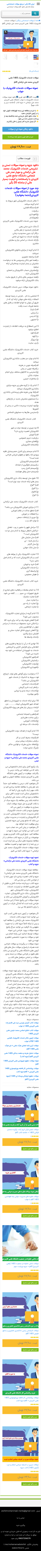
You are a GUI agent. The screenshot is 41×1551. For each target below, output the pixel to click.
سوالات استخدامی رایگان (25, 20)
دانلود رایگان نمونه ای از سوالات (20, 129)
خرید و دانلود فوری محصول (30, 1149)
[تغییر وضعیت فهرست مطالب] (33, 159)
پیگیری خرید (20, 1525)
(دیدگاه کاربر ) (34, 71)
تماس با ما (20, 1518)
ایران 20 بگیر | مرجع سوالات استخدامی (20, 4)
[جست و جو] (35, 13)
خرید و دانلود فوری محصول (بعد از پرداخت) (20, 137)
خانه (37, 20)
